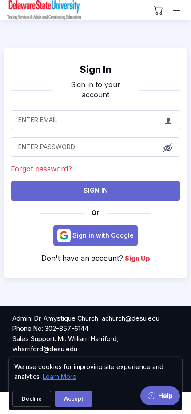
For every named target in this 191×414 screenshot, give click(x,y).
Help (165, 395)
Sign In (96, 190)
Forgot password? (41, 168)
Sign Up (137, 258)
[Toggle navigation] (177, 10)
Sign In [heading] (95, 69)
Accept (73, 398)
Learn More (59, 376)
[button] (167, 147)
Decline (32, 398)
